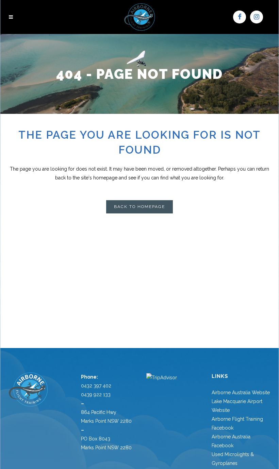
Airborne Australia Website (241, 392)
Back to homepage (139, 206)
